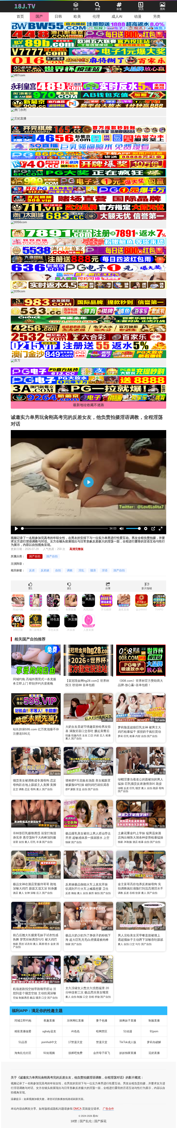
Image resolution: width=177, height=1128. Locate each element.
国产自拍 (34, 556)
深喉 (33, 892)
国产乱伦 (86, 1121)
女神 (27, 892)
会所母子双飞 (101, 1053)
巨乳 (126, 736)
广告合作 (108, 1108)
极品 (32, 997)
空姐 (15, 997)
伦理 (96, 16)
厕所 (91, 893)
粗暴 (108, 735)
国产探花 (100, 1121)
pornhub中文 (49, 1042)
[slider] (64, 528)
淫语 (104, 570)
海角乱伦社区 (22, 1053)
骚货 (138, 788)
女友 (84, 735)
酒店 (135, 842)
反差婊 (45, 570)
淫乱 (81, 570)
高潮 (41, 943)
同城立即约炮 (22, 1020)
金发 (53, 943)
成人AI (117, 16)
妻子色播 (101, 1020)
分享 (108, 588)
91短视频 (49, 1053)
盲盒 (78, 789)
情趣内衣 (76, 735)
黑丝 (21, 943)
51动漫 (127, 1031)
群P (67, 789)
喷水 (47, 943)
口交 (90, 735)
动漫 (137, 16)
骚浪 (93, 570)
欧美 (77, 16)
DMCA (77, 1108)
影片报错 (147, 588)
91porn (154, 1031)
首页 (20, 16)
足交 (15, 789)
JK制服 (128, 842)
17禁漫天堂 (75, 1042)
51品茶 (23, 1042)
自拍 (58, 570)
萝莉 (120, 736)
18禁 (74, 1121)
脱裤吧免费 (75, 1053)
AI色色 (75, 1031)
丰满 (38, 842)
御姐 (73, 893)
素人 (68, 738)
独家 (68, 842)
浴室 (15, 842)
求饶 (97, 996)
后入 (102, 735)
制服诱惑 (24, 997)
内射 (96, 735)
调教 (70, 570)
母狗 (33, 789)
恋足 (27, 789)
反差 (32, 570)
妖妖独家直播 (127, 1053)
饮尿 (138, 892)
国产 (39, 16)
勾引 (138, 944)
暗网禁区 (101, 1031)
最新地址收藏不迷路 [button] (88, 405)
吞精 (132, 892)
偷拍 (97, 893)
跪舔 (155, 788)
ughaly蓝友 (49, 1031)
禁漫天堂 (101, 1042)
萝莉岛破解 (154, 1042)
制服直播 (154, 1020)
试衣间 (28, 943)
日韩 (58, 16)
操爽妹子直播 (127, 1020)
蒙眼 (73, 789)
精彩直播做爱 (22, 1031)
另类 (156, 16)
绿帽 (120, 788)
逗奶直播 (154, 1053)
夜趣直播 (49, 1020)
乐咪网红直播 (75, 1020)
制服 (79, 996)
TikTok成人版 (127, 1042)
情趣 (68, 735)
